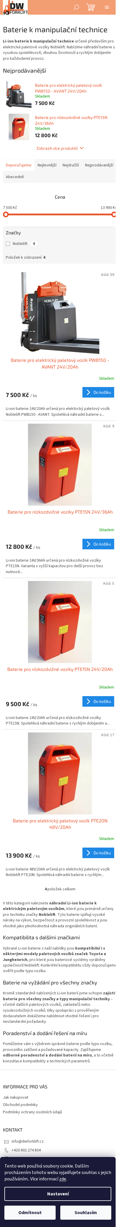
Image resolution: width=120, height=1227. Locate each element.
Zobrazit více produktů (57, 148)
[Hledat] (76, 7)
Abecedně (15, 177)
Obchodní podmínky (20, 1105)
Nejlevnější (47, 165)
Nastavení (58, 1194)
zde (62, 1179)
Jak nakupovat (15, 1097)
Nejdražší (71, 165)
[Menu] (107, 7)
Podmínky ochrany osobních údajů (32, 1112)
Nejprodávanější (99, 165)
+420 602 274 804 (26, 1150)
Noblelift (24, 244)
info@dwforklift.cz (28, 1141)
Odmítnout (30, 1212)
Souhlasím (86, 1212)
